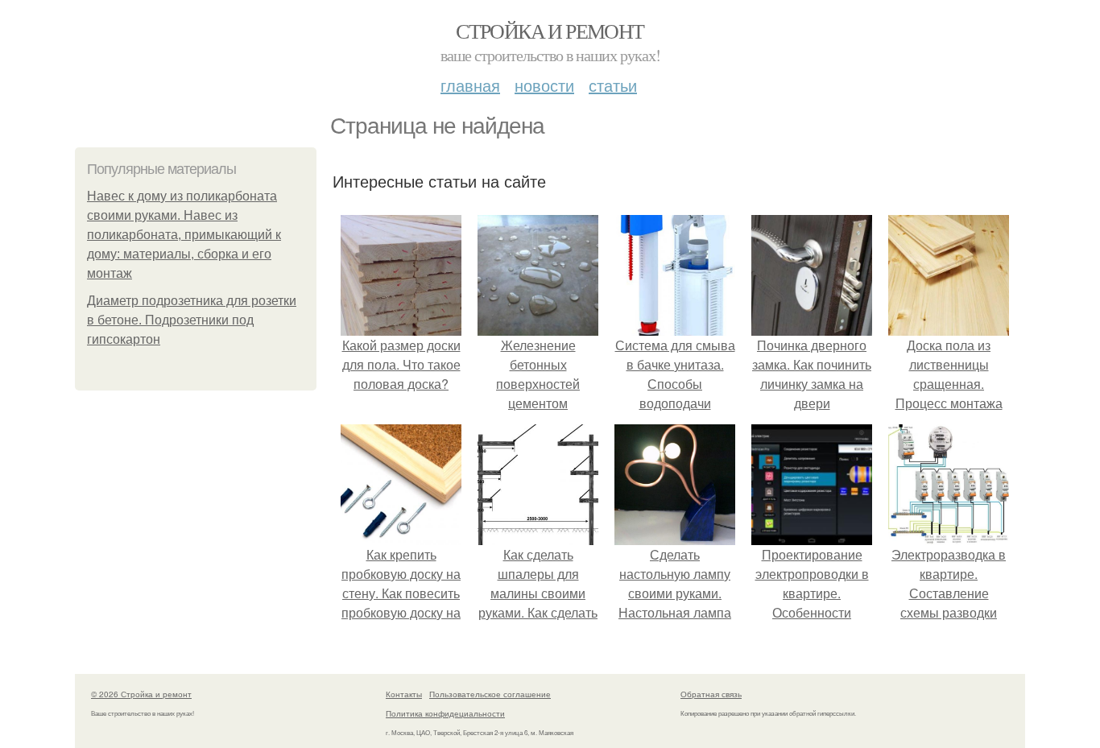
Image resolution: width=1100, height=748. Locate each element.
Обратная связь (711, 694)
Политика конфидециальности (445, 713)
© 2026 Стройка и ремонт (141, 694)
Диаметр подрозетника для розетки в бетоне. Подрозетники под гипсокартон (191, 320)
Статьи (613, 85)
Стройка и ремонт (549, 30)
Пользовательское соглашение (490, 694)
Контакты (404, 694)
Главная (470, 85)
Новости (544, 85)
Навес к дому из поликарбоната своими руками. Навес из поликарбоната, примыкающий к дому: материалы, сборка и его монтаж (184, 234)
